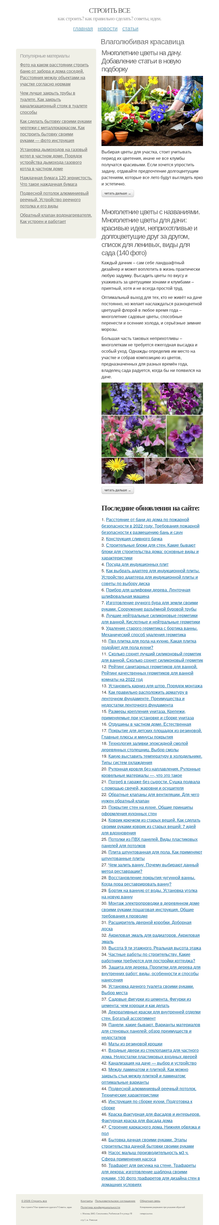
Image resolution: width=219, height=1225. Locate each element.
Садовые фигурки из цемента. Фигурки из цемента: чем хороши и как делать (146, 1002)
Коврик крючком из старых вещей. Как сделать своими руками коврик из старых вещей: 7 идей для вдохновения (150, 826)
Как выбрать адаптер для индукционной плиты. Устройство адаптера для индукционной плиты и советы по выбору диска (150, 576)
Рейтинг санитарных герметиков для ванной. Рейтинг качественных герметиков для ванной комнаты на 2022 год (149, 672)
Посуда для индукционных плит (137, 564)
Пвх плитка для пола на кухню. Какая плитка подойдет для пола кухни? (148, 644)
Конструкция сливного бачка (134, 539)
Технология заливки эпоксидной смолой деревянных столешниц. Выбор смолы (144, 746)
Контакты (87, 1201)
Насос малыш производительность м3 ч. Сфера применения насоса (145, 1155)
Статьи (130, 28)
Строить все (109, 10)
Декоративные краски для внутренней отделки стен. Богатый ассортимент (151, 1015)
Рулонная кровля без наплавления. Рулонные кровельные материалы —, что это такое (151, 772)
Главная (83, 28)
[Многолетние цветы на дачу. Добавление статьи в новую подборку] (152, 111)
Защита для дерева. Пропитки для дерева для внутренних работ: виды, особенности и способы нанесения (151, 973)
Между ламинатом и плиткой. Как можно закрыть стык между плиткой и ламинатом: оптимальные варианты (144, 1075)
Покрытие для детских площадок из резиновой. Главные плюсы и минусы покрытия (151, 733)
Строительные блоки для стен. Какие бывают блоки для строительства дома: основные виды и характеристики (150, 551)
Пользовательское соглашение (115, 1201)
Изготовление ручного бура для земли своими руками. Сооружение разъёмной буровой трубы (149, 605)
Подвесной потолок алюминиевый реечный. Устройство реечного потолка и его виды (54, 199)
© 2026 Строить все (34, 1201)
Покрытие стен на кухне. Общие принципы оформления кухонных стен (147, 810)
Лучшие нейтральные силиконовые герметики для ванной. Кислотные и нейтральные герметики (150, 618)
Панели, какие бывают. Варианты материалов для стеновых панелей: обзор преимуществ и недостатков (150, 1030)
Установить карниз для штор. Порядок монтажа (155, 686)
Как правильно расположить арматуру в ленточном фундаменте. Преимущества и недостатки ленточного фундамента (144, 698)
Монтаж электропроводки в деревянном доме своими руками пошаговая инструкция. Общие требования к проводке (150, 909)
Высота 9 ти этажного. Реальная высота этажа (154, 948)
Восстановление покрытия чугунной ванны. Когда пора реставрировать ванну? (148, 880)
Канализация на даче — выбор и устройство (152, 1063)
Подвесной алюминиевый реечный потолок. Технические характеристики (148, 1091)
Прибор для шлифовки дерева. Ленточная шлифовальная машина (145, 593)
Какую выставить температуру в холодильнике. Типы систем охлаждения (151, 759)
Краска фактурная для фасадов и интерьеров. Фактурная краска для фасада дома (150, 1117)
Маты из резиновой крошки (135, 1044)
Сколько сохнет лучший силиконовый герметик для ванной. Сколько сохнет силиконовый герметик (152, 657)
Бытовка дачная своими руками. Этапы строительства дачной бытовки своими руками (147, 1143)
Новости (108, 28)
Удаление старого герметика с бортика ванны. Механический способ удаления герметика (149, 631)
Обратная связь (150, 1201)
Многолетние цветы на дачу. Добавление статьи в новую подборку (141, 61)
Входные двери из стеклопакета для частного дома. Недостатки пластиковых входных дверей (150, 1053)
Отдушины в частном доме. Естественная (149, 724)
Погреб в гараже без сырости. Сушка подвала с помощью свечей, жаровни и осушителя (150, 784)
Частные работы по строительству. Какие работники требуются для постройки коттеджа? (148, 957)
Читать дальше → (117, 193)
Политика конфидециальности (100, 1207)
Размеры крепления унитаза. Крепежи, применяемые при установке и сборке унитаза (147, 714)
